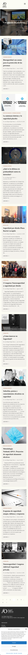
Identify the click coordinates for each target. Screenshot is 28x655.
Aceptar (14, 642)
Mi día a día (5, 225)
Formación (5, 280)
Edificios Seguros (7, 113)
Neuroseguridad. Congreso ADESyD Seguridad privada (13, 567)
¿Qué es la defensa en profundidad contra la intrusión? (11, 172)
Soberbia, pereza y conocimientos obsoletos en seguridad (13, 394)
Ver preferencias (14, 650)
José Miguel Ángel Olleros (10, 68)
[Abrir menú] (24, 3)
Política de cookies (9, 653)
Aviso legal (15, 653)
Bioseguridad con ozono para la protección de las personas (12, 63)
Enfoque (3, 625)
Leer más (6, 88)
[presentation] (14, 46)
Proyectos (4, 626)
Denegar (14, 646)
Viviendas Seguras (7, 57)
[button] (26, 629)
